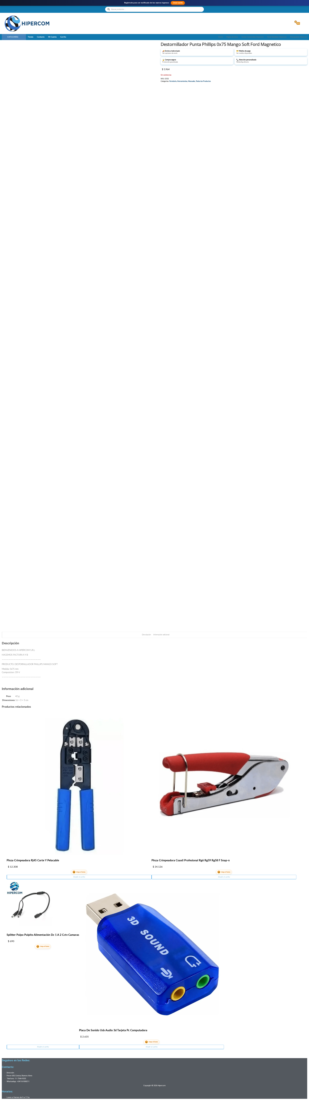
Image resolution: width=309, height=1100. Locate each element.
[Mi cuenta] (291, 23)
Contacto (41, 37)
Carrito (63, 37)
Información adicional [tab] (161, 635)
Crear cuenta (178, 3)
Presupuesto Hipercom (298, 37)
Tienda (30, 37)
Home (220, 37)
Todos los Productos (203, 81)
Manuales (191, 81)
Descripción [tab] (146, 635)
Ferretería (172, 81)
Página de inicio (232, 37)
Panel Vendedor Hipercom (277, 37)
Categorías (12, 37)
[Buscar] (109, 9)
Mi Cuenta (52, 37)
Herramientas (182, 81)
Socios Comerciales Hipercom (253, 37)
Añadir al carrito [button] (79, 877)
